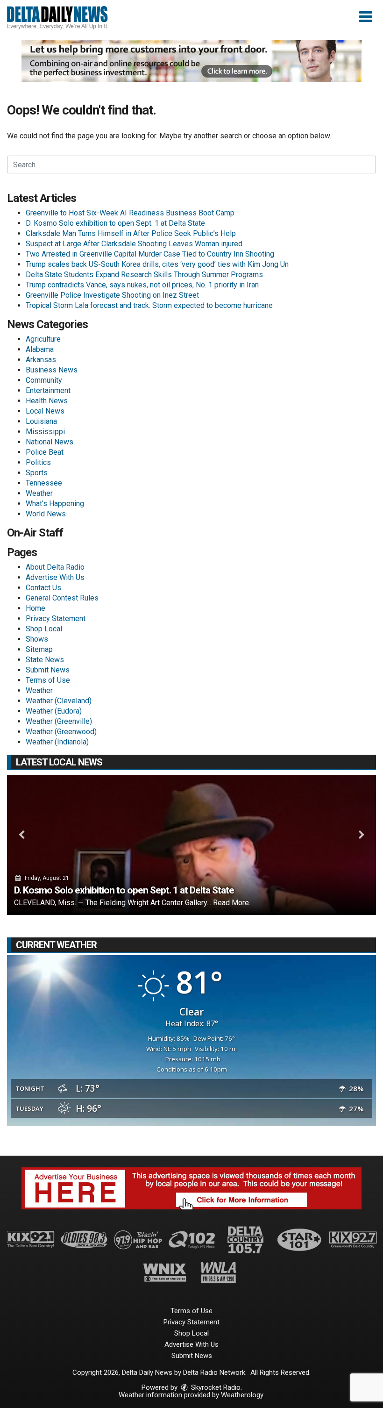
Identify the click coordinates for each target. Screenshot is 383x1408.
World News (46, 513)
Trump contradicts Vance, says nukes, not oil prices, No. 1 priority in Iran (142, 284)
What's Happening (55, 503)
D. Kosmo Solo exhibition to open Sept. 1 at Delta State (115, 223)
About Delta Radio (55, 567)
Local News (45, 411)
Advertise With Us (55, 577)
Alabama (40, 349)
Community (44, 380)
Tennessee (44, 483)
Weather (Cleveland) (59, 700)
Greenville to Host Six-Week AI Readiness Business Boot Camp (130, 212)
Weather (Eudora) (54, 711)
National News (49, 441)
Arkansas (41, 359)
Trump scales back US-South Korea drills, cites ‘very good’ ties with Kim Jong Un (157, 264)
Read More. (231, 902)
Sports (37, 472)
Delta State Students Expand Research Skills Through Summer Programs (144, 274)
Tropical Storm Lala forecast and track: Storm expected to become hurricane (149, 305)
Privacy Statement (55, 618)
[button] (365, 16)
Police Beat (45, 452)
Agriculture (43, 339)
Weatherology (242, 1395)
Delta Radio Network (214, 1372)
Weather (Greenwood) (61, 731)
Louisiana (41, 421)
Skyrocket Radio (215, 1387)
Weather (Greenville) (59, 721)
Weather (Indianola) (57, 741)
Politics (38, 462)
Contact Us (43, 587)
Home (35, 608)
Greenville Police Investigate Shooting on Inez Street (112, 295)
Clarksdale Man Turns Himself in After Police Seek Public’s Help (131, 233)
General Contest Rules (62, 597)
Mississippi (45, 431)
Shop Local (44, 628)
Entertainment (48, 390)
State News (45, 659)
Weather (39, 493)
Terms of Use (48, 680)
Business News (52, 369)
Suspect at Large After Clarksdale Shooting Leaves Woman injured (134, 243)
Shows (37, 639)
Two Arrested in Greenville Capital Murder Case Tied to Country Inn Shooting (150, 254)
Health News (47, 400)
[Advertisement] (191, 61)
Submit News (48, 669)
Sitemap (39, 649)
